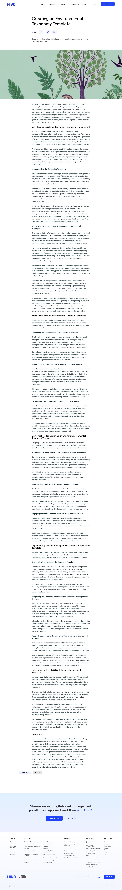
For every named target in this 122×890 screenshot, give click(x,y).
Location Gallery (47, 862)
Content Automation (29, 844)
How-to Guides (106, 849)
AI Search (26, 848)
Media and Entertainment (93, 848)
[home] (11, 4)
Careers (12, 852)
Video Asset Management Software (31, 855)
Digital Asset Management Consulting (71, 844)
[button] (43, 4)
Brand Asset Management (50, 857)
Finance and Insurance (92, 864)
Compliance (46, 846)
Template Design (28, 857)
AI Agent (45, 848)
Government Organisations (90, 846)
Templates (107, 852)
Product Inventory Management (32, 846)
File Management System (30, 850)
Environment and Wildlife (93, 862)
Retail (87, 855)
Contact (12, 854)
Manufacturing (90, 866)
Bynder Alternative (69, 853)
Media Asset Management (71, 841)
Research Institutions (91, 853)
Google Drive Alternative (71, 857)
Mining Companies (91, 850)
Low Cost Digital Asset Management (49, 851)
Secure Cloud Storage (49, 860)
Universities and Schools (92, 860)
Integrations (27, 862)
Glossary (106, 844)
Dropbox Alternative (69, 855)
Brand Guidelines (47, 844)
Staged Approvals (48, 841)
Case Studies (75, 4)
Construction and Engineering (90, 842)
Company (12, 841)
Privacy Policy (78, 877)
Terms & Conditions (89, 877)
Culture (12, 844)
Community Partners (13, 847)
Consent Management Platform (32, 860)
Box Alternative (68, 850)
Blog (105, 841)
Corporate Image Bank (49, 854)
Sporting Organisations (92, 857)
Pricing (84, 4)
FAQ (105, 854)
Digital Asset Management (31, 841)
